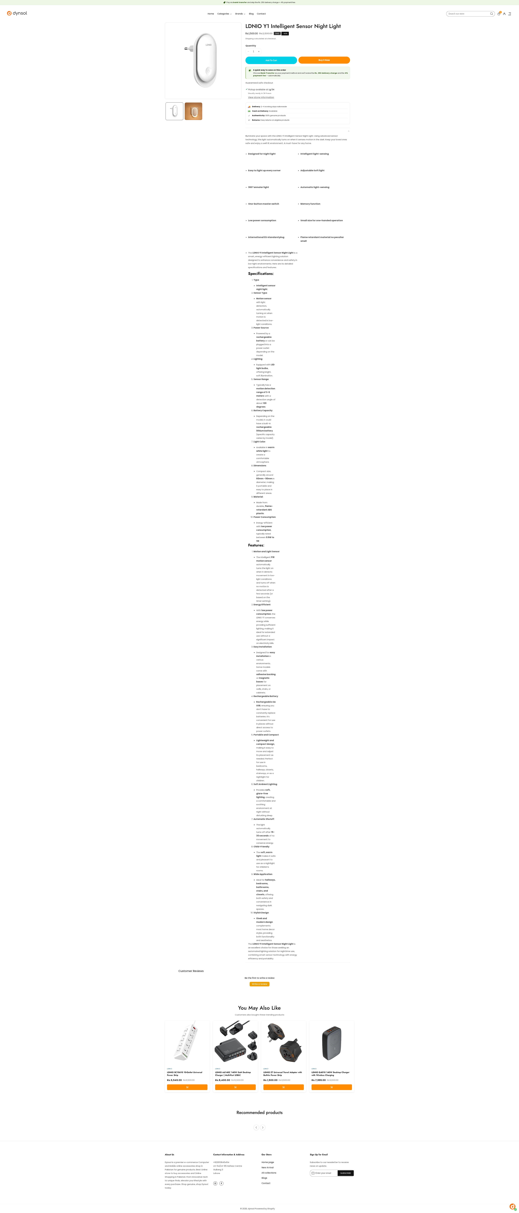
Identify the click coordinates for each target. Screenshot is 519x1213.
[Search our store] (491, 13)
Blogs (264, 1177)
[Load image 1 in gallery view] (174, 111)
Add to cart (271, 60)
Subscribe (345, 1173)
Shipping (249, 38)
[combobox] (470, 13)
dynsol (251, 1209)
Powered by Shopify (265, 1209)
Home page (268, 1162)
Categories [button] (223, 13)
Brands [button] (239, 13)
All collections (269, 1172)
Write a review (259, 984)
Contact (261, 13)
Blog (251, 13)
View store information (261, 97)
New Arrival (268, 1167)
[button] (256, 1127)
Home (211, 13)
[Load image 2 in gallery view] (193, 111)
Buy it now (324, 60)
